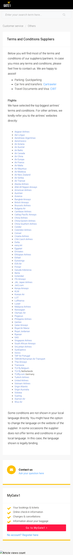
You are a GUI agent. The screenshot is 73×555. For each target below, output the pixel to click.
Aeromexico (20, 141)
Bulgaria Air (20, 208)
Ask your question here (31, 473)
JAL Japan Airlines (23, 282)
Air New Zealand (22, 174)
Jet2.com (19, 285)
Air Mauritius (21, 168)
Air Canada (20, 153)
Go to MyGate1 (36, 527)
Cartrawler (50, 84)
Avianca (18, 196)
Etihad (18, 257)
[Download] (30, 282)
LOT (17, 297)
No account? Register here (22, 535)
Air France (19, 162)
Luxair (17, 303)
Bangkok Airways (23, 199)
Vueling (18, 396)
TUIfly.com (20, 374)
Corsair (18, 233)
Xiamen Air (20, 399)
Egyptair (18, 248)
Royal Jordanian (22, 331)
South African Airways (25, 343)
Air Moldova (20, 171)
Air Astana (19, 144)
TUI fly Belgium (22, 368)
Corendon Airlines (23, 230)
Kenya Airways (22, 288)
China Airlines (21, 217)
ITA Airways (20, 279)
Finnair (18, 267)
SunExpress (20, 349)
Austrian (19, 193)
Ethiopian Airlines (23, 254)
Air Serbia (19, 178)
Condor (18, 227)
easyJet (18, 245)
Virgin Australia (22, 389)
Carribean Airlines (23, 211)
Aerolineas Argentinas (25, 138)
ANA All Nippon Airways (26, 187)
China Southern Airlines (26, 224)
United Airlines (22, 380)
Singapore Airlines (23, 340)
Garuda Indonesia (23, 270)
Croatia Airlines (22, 236)
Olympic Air (20, 313)
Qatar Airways (21, 325)
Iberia (17, 273)
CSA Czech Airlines (24, 239)
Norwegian (20, 309)
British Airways (22, 202)
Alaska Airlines (22, 184)
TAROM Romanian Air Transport (30, 359)
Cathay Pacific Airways (25, 214)
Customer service (13, 26)
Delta (17, 242)
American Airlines (23, 190)
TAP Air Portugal (22, 356)
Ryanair (18, 334)
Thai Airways (21, 362)
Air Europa (19, 159)
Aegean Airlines (22, 131)
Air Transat (20, 181)
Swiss (18, 352)
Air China (19, 156)
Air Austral (19, 147)
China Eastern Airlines (25, 221)
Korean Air (19, 294)
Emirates (19, 251)
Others (32, 26)
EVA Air (18, 263)
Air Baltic (19, 150)
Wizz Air (18, 402)
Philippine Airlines (23, 319)
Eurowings (20, 260)
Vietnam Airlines (22, 383)
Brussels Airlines (23, 205)
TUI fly (18, 371)
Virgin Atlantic (21, 386)
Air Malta (19, 165)
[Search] (64, 14)
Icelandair (19, 276)
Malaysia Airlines (23, 306)
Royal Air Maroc (22, 328)
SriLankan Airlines (23, 346)
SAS (17, 337)
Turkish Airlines (22, 377)
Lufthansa (19, 300)
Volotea (18, 392)
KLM (17, 291)
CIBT (53, 88)
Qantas (18, 322)
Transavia (19, 365)
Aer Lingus (20, 135)
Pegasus (19, 316)
